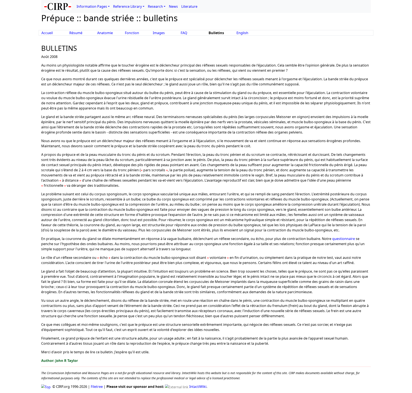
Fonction (132, 32)
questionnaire (343, 238)
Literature (189, 6)
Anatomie (105, 32)
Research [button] (155, 6)
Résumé (75, 32)
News (173, 6)
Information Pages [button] (92, 6)
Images (159, 32)
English (242, 32)
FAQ (184, 32)
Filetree (97, 386)
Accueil (47, 32)
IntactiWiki (197, 386)
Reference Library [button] (127, 6)
